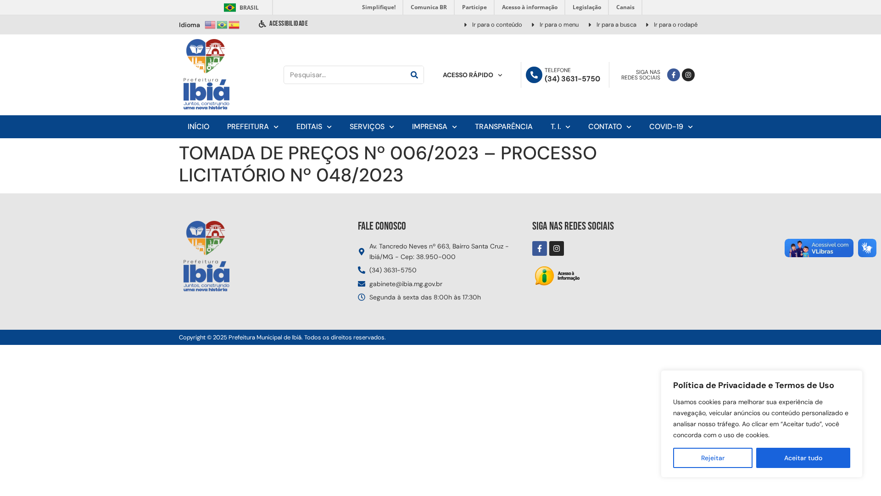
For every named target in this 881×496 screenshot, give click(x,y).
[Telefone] (534, 75)
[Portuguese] (223, 24)
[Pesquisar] (414, 75)
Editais (309, 126)
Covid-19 (666, 126)
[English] (211, 24)
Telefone (558, 70)
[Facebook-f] (673, 74)
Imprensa (429, 126)
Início (198, 126)
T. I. (556, 126)
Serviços (367, 126)
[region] (762, 424)
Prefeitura (248, 126)
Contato (605, 126)
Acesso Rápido (468, 75)
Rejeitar (713, 458)
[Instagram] (688, 74)
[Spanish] (234, 24)
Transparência (504, 126)
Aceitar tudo (803, 458)
